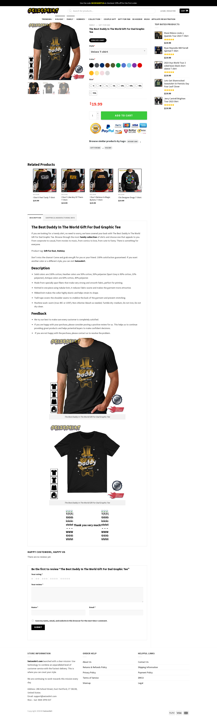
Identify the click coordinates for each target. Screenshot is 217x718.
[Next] (81, 51)
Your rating (37, 574)
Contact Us (143, 661)
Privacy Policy (89, 672)
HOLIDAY (59, 19)
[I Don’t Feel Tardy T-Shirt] (44, 180)
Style (92, 46)
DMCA (141, 677)
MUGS (147, 19)
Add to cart (124, 115)
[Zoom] (31, 77)
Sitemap (87, 683)
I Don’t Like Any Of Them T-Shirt (72, 198)
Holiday (108, 148)
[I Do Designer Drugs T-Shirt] (129, 180)
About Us (87, 661)
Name (34, 607)
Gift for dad (95, 148)
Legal (140, 683)
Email (92, 607)
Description (35, 218)
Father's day (133, 141)
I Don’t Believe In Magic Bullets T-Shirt (100, 198)
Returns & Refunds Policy (95, 667)
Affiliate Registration (163, 19)
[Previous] (32, 51)
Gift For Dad (50, 250)
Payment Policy (145, 672)
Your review (37, 584)
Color (92, 59)
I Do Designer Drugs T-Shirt (130, 197)
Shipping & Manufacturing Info (60, 218)
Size (91, 79)
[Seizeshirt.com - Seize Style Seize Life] (43, 11)
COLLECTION (94, 19)
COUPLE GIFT (110, 19)
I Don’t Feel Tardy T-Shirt (44, 197)
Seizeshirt (80, 261)
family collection (88, 237)
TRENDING (47, 19)
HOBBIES (80, 19)
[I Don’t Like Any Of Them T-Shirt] (73, 180)
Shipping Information (148, 667)
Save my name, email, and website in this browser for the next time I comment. (71, 620)
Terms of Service (91, 677)
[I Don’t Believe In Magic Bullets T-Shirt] (101, 180)
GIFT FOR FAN (124, 19)
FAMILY (70, 19)
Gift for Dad (104, 25)
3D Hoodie (137, 19)
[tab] (35, 217)
